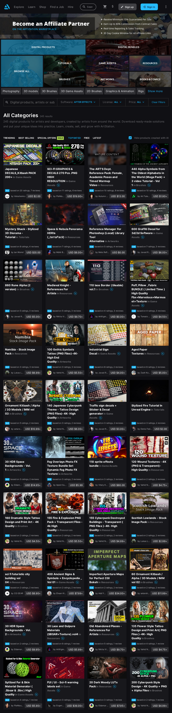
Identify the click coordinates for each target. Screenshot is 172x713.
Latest (97, 138)
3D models (31, 91)
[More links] (166, 6)
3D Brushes (49, 91)
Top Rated (74, 138)
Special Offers (50, 138)
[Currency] (112, 6)
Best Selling (26, 138)
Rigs (141, 91)
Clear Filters (158, 102)
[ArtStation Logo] (7, 6)
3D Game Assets (72, 91)
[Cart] (105, 6)
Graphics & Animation (120, 91)
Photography (11, 91)
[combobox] (88, 7)
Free (87, 138)
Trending (9, 138)
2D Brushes (94, 91)
